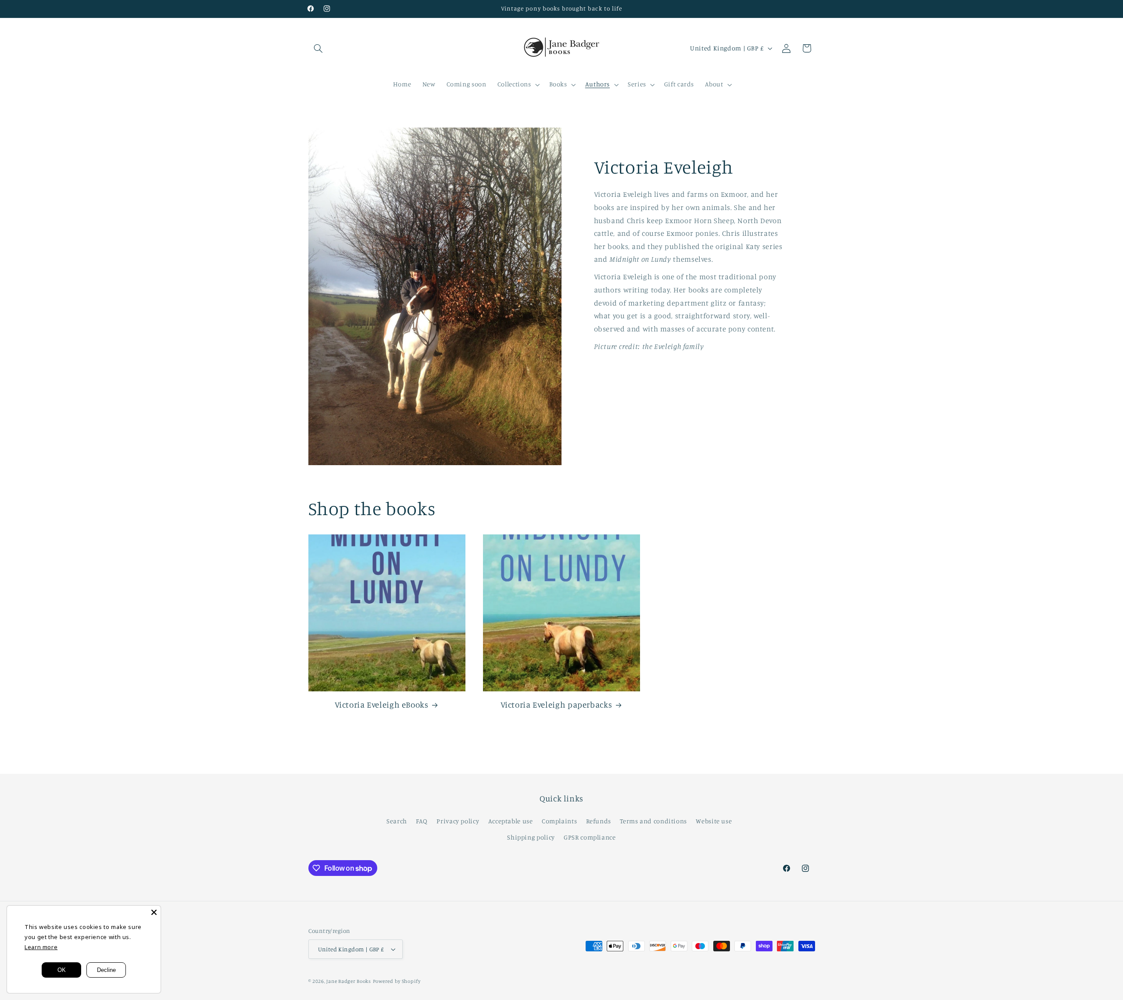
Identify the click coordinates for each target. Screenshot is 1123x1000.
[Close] (154, 912)
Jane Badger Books (348, 981)
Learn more (41, 947)
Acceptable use (510, 821)
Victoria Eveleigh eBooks (382, 704)
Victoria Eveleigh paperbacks (556, 704)
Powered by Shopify (397, 981)
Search (396, 821)
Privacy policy (457, 821)
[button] (318, 48)
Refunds (598, 821)
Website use (714, 821)
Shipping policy (530, 837)
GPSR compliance (589, 837)
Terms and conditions (653, 821)
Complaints (559, 821)
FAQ (422, 821)
